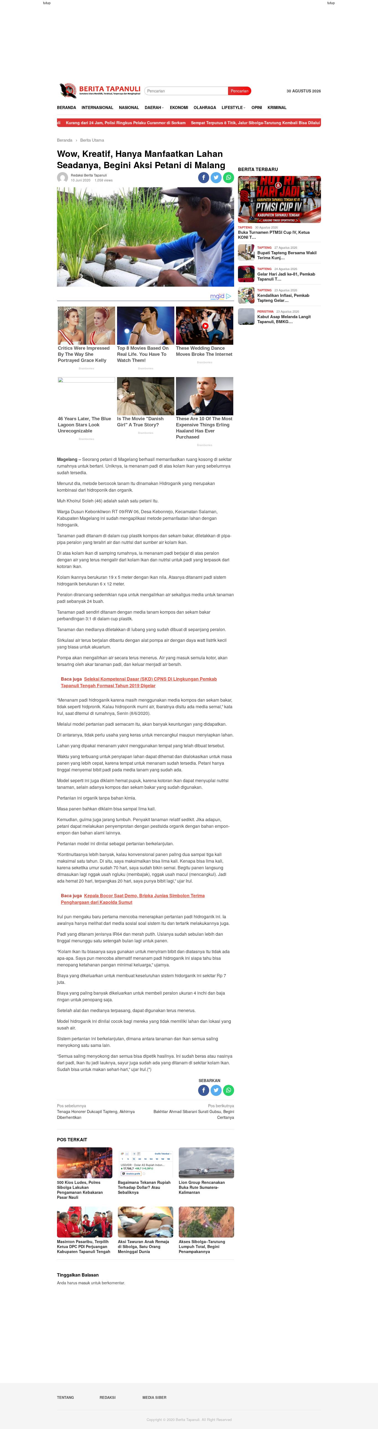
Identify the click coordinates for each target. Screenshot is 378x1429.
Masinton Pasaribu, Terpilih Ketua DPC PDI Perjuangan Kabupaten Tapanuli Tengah (83, 1246)
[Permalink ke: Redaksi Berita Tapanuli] (62, 177)
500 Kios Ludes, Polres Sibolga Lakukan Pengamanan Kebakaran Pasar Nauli (80, 1189)
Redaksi (108, 1397)
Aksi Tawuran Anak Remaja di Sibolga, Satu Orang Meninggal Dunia (143, 1246)
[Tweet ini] (216, 177)
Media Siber (154, 1397)
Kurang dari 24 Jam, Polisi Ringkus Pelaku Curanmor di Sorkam (88, 122)
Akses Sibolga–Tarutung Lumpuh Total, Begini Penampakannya (202, 1246)
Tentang (65, 1397)
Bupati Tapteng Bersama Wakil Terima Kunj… (287, 255)
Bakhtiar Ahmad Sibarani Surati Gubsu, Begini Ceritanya (194, 1111)
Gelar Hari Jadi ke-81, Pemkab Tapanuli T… (286, 276)
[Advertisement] (35, 83)
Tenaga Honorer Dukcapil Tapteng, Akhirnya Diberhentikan (96, 1111)
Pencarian (239, 91)
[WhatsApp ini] (228, 177)
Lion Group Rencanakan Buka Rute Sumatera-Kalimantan (202, 1187)
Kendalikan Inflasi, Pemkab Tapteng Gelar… (283, 298)
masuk (84, 1282)
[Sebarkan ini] (203, 177)
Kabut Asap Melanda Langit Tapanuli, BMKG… (284, 319)
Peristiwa (265, 311)
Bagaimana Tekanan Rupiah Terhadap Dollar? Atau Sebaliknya (144, 1187)
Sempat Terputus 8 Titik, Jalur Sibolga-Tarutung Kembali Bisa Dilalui (218, 122)
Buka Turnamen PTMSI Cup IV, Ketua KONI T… (274, 235)
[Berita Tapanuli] (100, 90)
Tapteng (245, 227)
